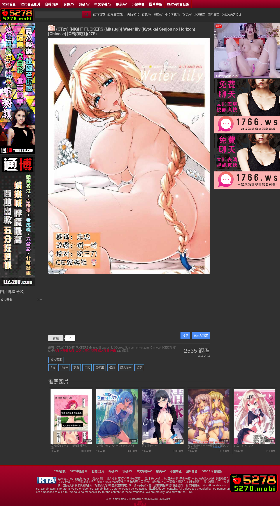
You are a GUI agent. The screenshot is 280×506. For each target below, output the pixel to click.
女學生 (86, 350)
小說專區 (138, 4)
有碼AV (69, 4)
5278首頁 (9, 4)
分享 (185, 335)
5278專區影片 (30, 4)
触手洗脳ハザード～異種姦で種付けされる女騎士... (208, 446)
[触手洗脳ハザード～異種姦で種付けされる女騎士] (208, 443)
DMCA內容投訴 (178, 4)
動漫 (72, 350)
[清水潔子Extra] (163, 443)
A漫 (57, 350)
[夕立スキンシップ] (254, 443)
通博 (140, 502)
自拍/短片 (52, 4)
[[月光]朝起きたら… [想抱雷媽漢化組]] (71, 443)
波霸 (113, 350)
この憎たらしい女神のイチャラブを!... (116, 445)
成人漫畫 (103, 350)
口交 (78, 350)
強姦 (94, 350)
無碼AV (84, 4)
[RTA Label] (46, 482)
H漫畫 (64, 350)
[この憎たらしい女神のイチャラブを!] (117, 443)
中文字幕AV (103, 4)
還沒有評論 (201, 335)
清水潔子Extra (150, 445)
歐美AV (121, 4)
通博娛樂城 (140, 504)
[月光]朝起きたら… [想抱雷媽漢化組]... (69, 446)
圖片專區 (155, 4)
